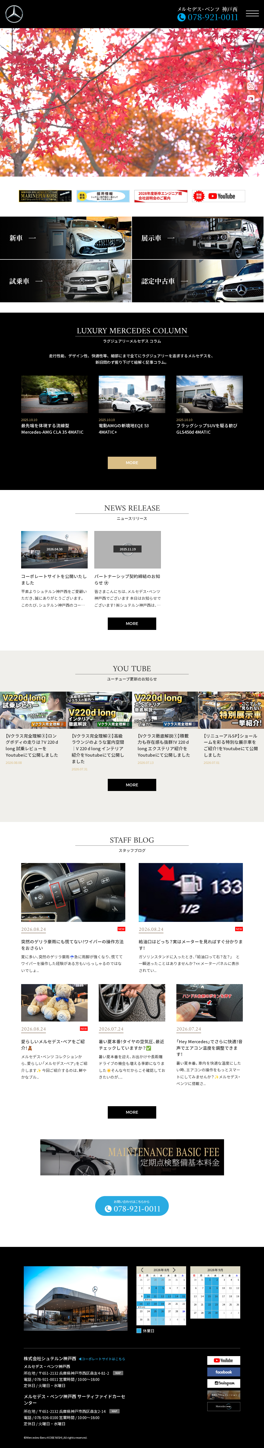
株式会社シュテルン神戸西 (74, 1358)
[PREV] (146, 1269)
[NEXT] (176, 1269)
